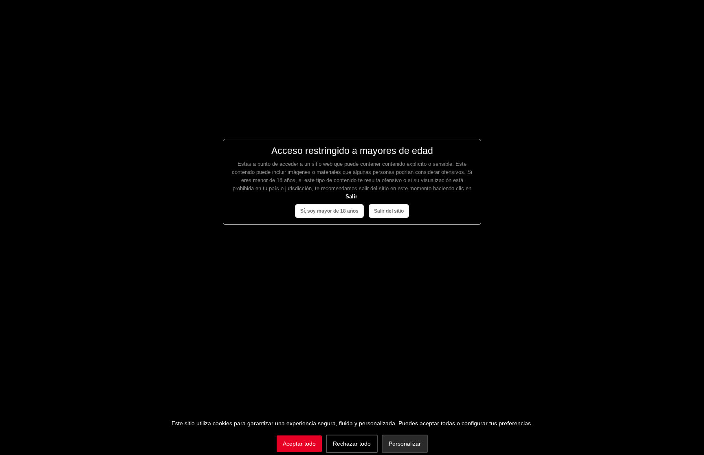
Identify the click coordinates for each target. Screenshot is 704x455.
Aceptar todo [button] (299, 443)
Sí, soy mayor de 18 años (329, 211)
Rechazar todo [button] (352, 443)
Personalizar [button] (405, 443)
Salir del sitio (389, 211)
